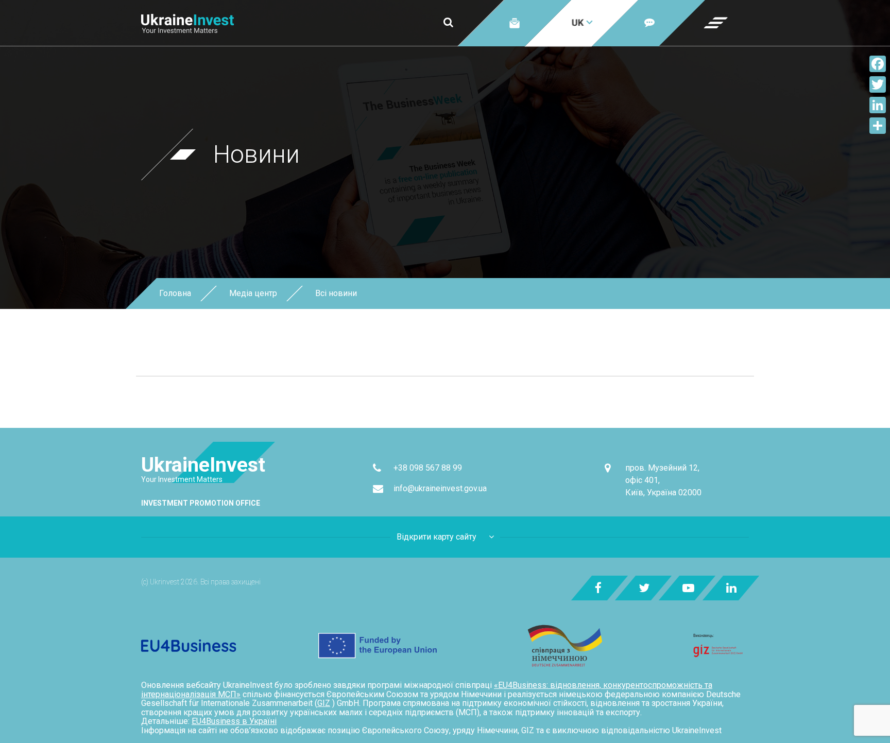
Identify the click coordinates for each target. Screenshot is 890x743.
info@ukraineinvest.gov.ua (440, 488)
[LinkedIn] (877, 105)
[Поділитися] (877, 125)
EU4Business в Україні (234, 721)
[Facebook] (877, 64)
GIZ (323, 703)
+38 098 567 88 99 (427, 468)
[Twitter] (877, 84)
